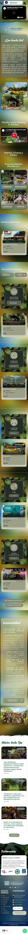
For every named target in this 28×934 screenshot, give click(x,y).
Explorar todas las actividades (19, 913)
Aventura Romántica (9, 581)
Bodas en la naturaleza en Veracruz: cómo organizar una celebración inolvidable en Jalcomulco (13, 824)
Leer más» (6, 773)
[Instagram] (13, 887)
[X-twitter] (18, 887)
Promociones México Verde (14, 298)
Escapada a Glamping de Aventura (13, 326)
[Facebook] (10, 887)
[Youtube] (15, 887)
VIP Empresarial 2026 (9, 389)
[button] (12, 258)
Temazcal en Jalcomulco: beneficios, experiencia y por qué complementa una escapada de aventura (14, 796)
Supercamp (6, 456)
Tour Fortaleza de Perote (10, 518)
